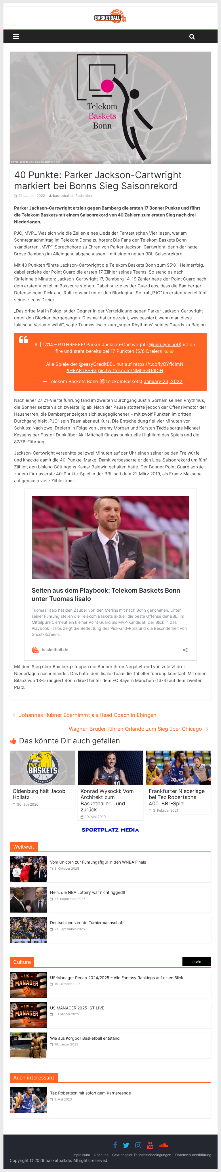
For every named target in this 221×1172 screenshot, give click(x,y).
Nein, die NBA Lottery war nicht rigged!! (87, 892)
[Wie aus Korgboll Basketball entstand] (28, 1035)
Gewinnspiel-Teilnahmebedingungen (141, 1155)
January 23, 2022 (163, 381)
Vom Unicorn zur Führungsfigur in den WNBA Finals (98, 862)
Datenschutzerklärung (193, 1155)
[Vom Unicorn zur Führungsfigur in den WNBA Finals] (28, 859)
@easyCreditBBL (97, 364)
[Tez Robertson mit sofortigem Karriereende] (30, 1090)
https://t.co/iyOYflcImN (158, 364)
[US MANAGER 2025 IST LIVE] (28, 1005)
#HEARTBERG (81, 370)
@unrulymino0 (164, 344)
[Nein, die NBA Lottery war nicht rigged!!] (28, 889)
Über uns (101, 1155)
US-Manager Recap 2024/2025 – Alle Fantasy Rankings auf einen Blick (116, 977)
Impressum (81, 1155)
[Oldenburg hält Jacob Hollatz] (42, 754)
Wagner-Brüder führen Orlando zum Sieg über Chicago (138, 729)
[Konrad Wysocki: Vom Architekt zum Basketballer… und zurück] (110, 754)
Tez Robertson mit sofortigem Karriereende (90, 1092)
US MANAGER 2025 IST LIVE (77, 1007)
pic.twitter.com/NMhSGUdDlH (130, 370)
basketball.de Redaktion (72, 195)
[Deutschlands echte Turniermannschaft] (28, 919)
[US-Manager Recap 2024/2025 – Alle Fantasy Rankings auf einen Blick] (28, 975)
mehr (197, 961)
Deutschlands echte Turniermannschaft (87, 922)
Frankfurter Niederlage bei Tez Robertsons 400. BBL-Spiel (177, 797)
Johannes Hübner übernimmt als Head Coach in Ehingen (85, 715)
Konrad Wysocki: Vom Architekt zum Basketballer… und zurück (107, 800)
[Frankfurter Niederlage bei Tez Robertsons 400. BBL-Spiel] (179, 754)
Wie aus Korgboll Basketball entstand (85, 1038)
